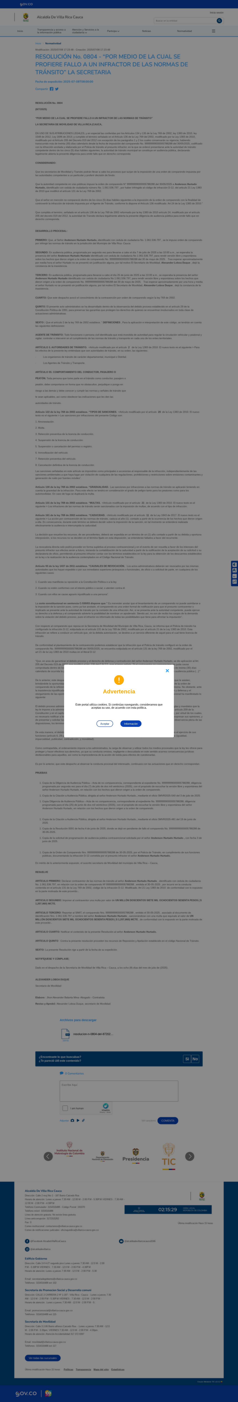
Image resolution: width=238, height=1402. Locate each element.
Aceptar (104, 723)
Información (131, 723)
